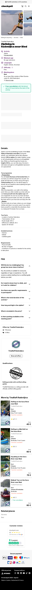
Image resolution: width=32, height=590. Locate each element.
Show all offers (16, 356)
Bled (21, 37)
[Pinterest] (29, 573)
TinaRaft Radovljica (7, 41)
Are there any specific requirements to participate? (14, 291)
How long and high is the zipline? (12, 305)
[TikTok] (27, 573)
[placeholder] (28, 6)
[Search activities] (25, 6)
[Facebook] (18, 573)
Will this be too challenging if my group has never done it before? (12, 266)
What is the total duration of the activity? (12, 299)
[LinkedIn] (21, 573)
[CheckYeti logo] (11, 6)
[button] (12, 22)
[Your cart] (22, 6)
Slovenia (16, 37)
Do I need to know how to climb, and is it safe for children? (13, 284)
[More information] (12, 67)
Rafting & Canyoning (6, 37)
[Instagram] (15, 573)
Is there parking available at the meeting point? (12, 318)
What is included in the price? (11, 311)
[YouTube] (24, 573)
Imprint (16, 577)
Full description (8, 55)
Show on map (10, 80)
